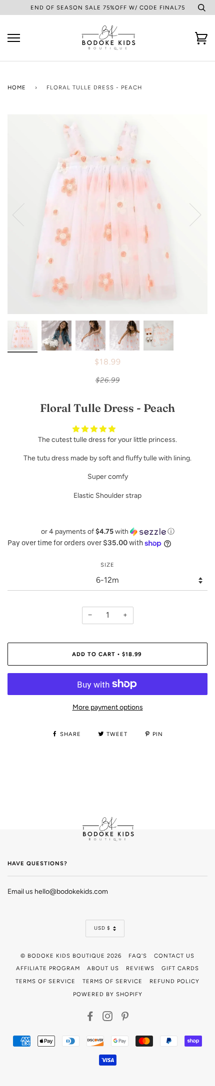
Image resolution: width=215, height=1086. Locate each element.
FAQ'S (137, 955)
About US (103, 968)
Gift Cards (180, 968)
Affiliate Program (48, 968)
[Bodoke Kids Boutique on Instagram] (107, 1018)
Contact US (174, 955)
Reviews (140, 968)
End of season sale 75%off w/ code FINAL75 (107, 7)
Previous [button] (25, 214)
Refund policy (175, 981)
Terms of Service (46, 981)
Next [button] (189, 214)
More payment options (107, 707)
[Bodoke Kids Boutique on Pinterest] (125, 1018)
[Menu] (14, 38)
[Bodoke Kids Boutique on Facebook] (90, 1018)
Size (107, 564)
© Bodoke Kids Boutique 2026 (71, 955)
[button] (94, 429)
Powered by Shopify (107, 994)
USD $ (102, 928)
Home (17, 87)
